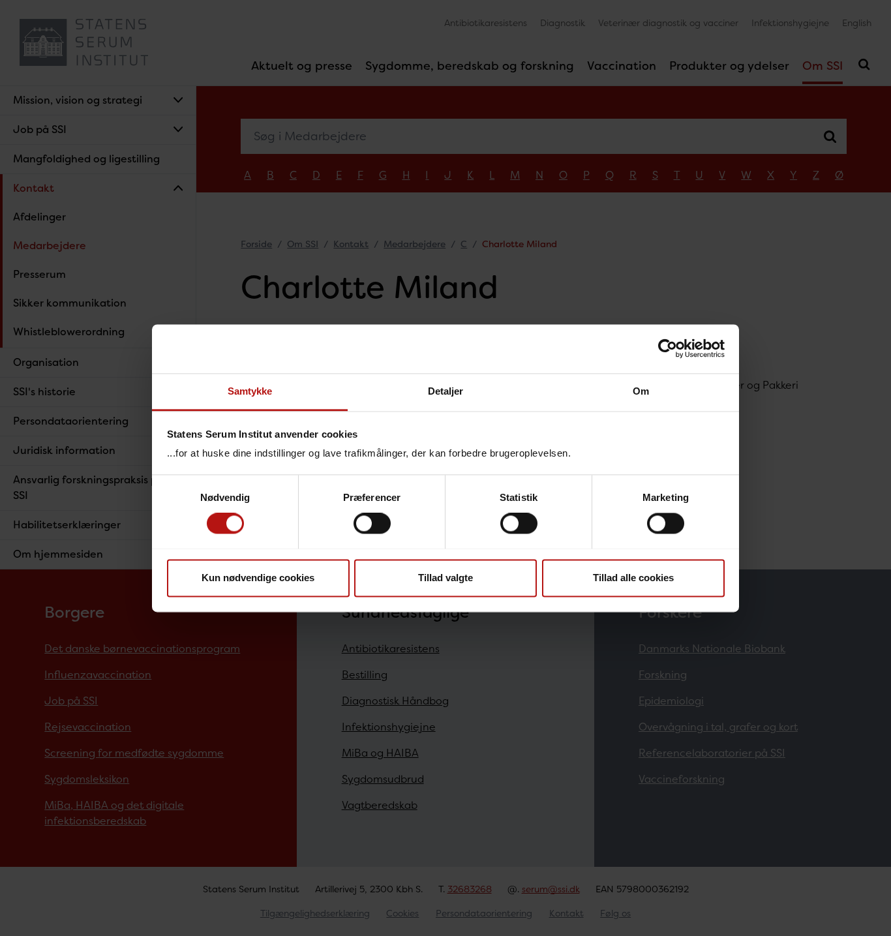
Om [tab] (641, 391)
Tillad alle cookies (633, 577)
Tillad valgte (445, 577)
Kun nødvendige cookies (258, 577)
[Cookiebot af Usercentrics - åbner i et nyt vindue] (668, 348)
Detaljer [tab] (446, 391)
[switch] (372, 523)
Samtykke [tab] (250, 391)
